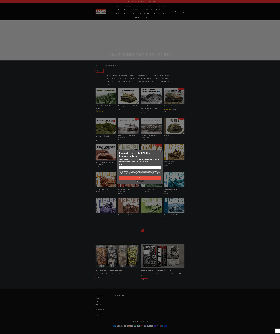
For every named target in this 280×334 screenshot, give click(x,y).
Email (120, 164)
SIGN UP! (139, 178)
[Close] (161, 151)
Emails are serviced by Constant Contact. (152, 173)
